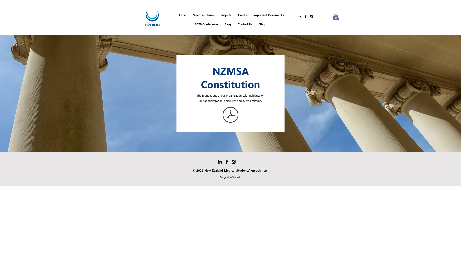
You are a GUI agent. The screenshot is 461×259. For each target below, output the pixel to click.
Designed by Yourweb (230, 177)
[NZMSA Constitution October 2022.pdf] (230, 115)
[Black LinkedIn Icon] (300, 17)
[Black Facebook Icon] (306, 17)
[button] (225, 15)
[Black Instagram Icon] (311, 17)
